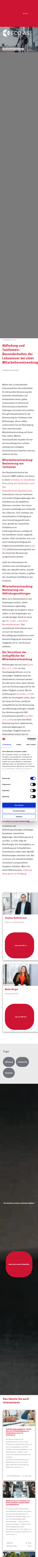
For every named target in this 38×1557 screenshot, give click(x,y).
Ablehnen (19, 816)
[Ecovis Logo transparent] (16, 30)
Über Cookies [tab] (31, 744)
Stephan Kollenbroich (16, 917)
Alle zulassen (19, 805)
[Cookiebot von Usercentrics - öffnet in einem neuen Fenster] (27, 739)
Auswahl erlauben (19, 811)
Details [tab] (18, 744)
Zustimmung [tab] (6, 744)
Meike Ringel (11, 989)
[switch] (33, 784)
